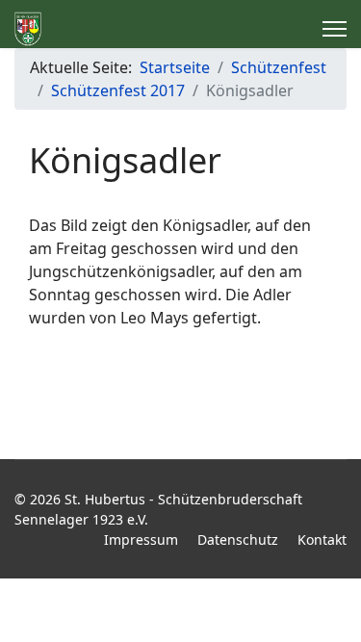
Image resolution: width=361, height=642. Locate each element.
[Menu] (334, 29)
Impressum (141, 539)
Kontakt (322, 539)
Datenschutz (237, 539)
